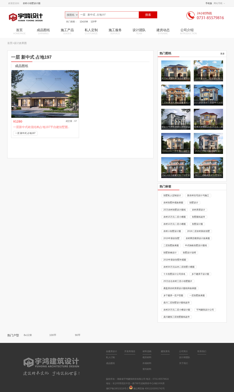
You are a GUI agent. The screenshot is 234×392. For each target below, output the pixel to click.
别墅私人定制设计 (172, 195)
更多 (222, 53)
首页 (19, 31)
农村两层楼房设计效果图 (198, 238)
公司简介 (183, 351)
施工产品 (67, 31)
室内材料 (147, 369)
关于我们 (183, 363)
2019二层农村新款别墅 (198, 231)
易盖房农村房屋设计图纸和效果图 (179, 288)
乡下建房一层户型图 (173, 295)
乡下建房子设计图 (200, 274)
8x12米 (28, 335)
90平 (77, 335)
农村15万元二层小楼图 (174, 217)
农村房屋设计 (198, 209)
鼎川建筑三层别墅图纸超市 (176, 317)
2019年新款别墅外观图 (174, 259)
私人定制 (91, 31)
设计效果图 (20, 43)
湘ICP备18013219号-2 (117, 388)
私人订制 (110, 357)
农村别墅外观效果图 (173, 202)
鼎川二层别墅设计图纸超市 (176, 302)
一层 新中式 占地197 (25, 133)
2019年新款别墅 (171, 238)
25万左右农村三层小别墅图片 (177, 281)
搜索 (148, 14)
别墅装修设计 (170, 252)
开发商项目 (129, 351)
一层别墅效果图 (197, 295)
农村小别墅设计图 (31, 3)
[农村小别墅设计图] (34, 17)
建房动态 (163, 31)
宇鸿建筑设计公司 (205, 309)
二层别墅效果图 (171, 245)
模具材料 (147, 357)
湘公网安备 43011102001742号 (149, 388)
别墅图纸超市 (198, 217)
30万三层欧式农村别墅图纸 (208, 175)
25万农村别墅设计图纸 (174, 209)
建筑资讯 (165, 351)
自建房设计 (111, 351)
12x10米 (84, 21)
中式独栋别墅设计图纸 (196, 245)
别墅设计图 (197, 224)
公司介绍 (188, 31)
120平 (94, 21)
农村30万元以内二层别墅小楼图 (179, 267)
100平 (52, 335)
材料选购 (147, 351)
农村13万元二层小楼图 (174, 224)
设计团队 (139, 31)
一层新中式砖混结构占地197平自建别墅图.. (41, 127)
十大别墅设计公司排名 (174, 274)
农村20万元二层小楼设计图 (176, 309)
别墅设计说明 (189, 252)
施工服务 (115, 31)
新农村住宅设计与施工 (198, 195)
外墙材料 (147, 363)
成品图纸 (43, 31)
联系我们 (201, 351)
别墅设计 (193, 202)
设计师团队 (184, 357)
